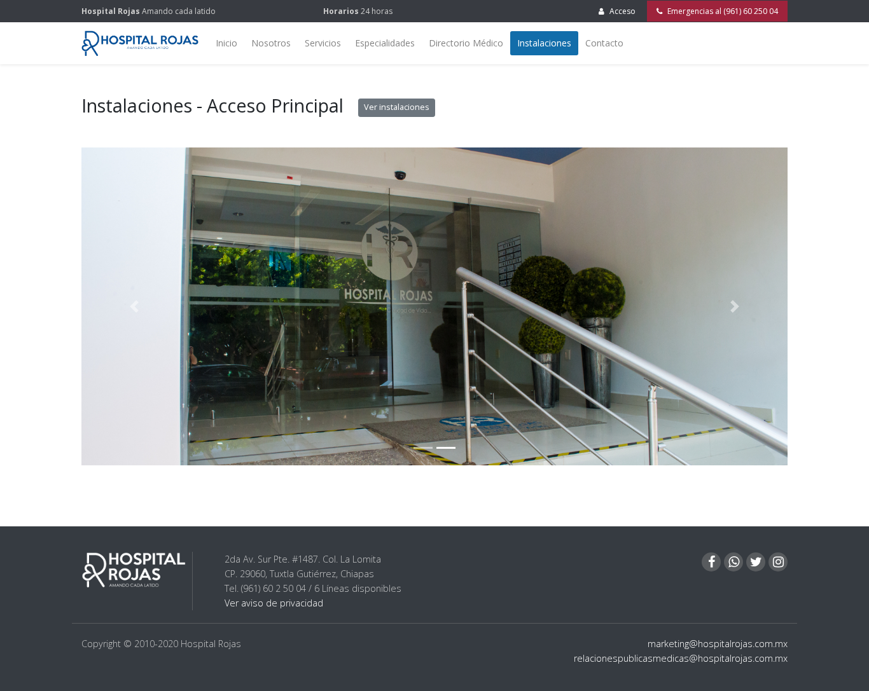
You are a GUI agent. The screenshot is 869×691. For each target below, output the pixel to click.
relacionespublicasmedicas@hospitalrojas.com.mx (681, 658)
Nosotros (271, 43)
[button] (134, 306)
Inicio (226, 43)
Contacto (604, 43)
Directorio (466, 43)
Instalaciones (544, 43)
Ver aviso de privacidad (274, 603)
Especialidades (385, 43)
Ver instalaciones (396, 107)
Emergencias (721, 11)
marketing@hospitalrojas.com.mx (718, 644)
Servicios (323, 43)
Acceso (622, 11)
